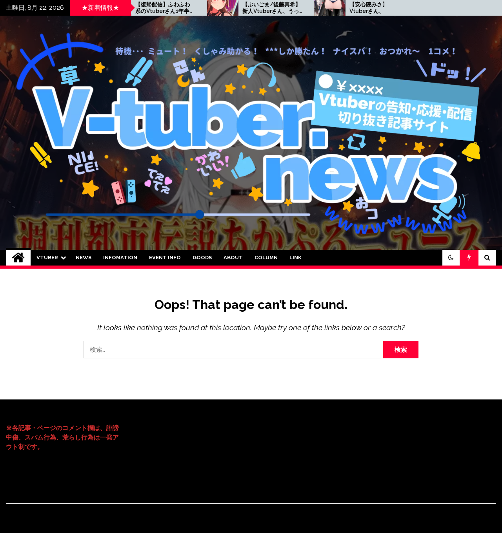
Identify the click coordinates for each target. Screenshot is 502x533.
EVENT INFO (165, 257)
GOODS (202, 257)
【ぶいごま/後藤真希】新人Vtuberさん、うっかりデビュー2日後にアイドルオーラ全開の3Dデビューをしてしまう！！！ (247, 7)
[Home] (18, 258)
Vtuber (47, 257)
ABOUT (233, 257)
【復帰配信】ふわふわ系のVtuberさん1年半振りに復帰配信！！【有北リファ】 (141, 7)
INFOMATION (120, 257)
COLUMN (266, 257)
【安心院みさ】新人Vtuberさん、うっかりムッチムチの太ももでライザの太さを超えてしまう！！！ (353, 7)
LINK (295, 257)
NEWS (83, 257)
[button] (451, 258)
